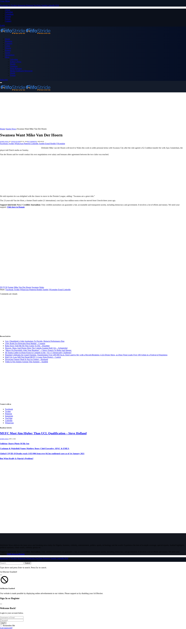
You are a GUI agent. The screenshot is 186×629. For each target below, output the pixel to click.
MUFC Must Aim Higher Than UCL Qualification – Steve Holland (43, 433)
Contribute (9, 14)
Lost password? (6, 628)
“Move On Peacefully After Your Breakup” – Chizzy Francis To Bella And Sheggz (38, 350)
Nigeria (8, 48)
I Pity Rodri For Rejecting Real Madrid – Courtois (25, 343)
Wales (41, 287)
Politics (8, 50)
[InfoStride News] (25, 35)
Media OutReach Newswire (21, 71)
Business (8, 41)
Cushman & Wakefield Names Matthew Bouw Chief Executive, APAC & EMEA (34, 448)
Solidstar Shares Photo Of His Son (14, 443)
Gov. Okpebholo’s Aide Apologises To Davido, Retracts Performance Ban (34, 341)
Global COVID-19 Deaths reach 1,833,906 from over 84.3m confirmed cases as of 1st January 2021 (42, 453)
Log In (3, 623)
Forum (7, 19)
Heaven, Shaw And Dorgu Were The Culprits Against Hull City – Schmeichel (36, 348)
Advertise (9, 12)
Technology (10, 55)
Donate (8, 16)
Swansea (35, 287)
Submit (27, 563)
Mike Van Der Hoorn (22, 287)
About (7, 10)
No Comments (32, 141)
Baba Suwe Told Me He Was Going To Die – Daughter (27, 346)
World (12, 73)
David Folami (15, 141)
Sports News (4, 141)
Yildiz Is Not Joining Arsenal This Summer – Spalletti (26, 362)
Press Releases (16, 68)
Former (11, 287)
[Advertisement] (76, 110)
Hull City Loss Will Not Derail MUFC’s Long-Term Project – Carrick (33, 357)
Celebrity (8, 43)
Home (7, 39)
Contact (8, 21)
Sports (7, 52)
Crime (7, 46)
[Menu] (1, 82)
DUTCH (3, 287)
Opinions (13, 66)
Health (12, 64)
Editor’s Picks (15, 62)
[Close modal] (1, 574)
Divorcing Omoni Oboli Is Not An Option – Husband (26, 359)
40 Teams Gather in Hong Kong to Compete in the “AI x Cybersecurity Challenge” (38, 353)
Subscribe (4, 80)
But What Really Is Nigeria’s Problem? (16, 458)
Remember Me (9, 625)
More (7, 57)
